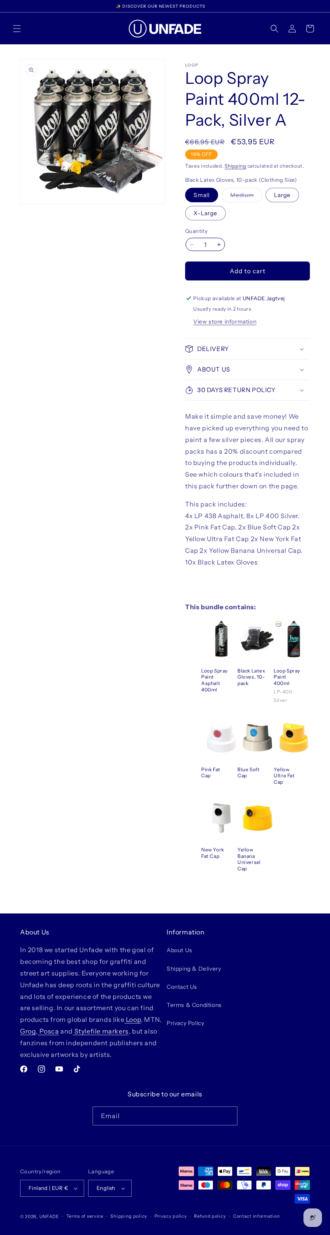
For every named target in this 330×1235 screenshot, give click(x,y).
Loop (132, 1019)
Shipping (235, 166)
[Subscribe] (228, 1115)
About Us (179, 950)
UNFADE (49, 1216)
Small (202, 195)
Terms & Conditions (194, 1005)
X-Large (205, 213)
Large (282, 195)
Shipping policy (128, 1216)
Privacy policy (171, 1216)
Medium (246, 196)
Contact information (256, 1216)
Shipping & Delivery (194, 968)
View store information (224, 321)
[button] (17, 28)
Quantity (196, 231)
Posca (48, 1031)
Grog (28, 1031)
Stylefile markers (101, 1031)
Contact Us (182, 986)
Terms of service (84, 1216)
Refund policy (210, 1216)
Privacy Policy (185, 1023)
